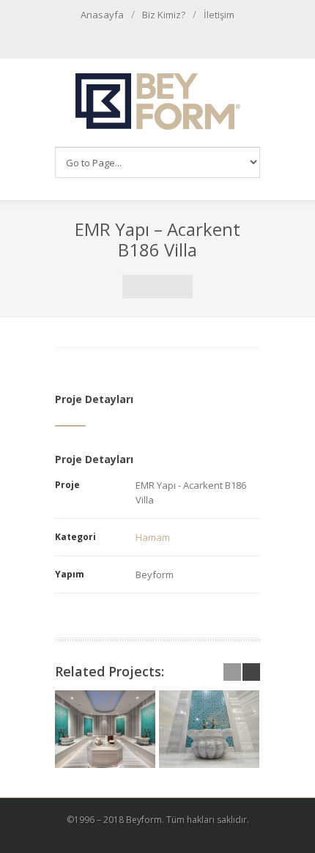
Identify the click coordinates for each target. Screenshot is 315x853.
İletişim (219, 14)
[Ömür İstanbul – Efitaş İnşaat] (209, 729)
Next (181, 286)
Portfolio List (157, 286)
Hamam (153, 537)
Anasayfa (102, 14)
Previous (134, 286)
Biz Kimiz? (163, 14)
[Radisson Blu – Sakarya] (105, 729)
